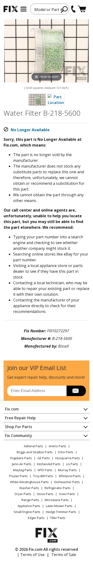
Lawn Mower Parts (59, 506)
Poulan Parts (18, 476)
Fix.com (12, 409)
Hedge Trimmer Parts (61, 512)
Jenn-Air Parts (21, 464)
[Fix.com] (11, 9)
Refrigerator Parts (58, 488)
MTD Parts (45, 470)
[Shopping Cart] (82, 8)
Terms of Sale (63, 554)
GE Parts (43, 458)
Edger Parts (36, 518)
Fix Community (18, 435)
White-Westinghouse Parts (29, 482)
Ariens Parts (57, 446)
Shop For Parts (18, 426)
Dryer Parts (23, 494)
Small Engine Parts (27, 512)
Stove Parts (45, 494)
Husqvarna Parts (67, 458)
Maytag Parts (22, 470)
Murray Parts (67, 470)
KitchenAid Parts (49, 464)
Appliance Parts (29, 506)
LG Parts (72, 464)
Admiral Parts (33, 446)
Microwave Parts (57, 500)
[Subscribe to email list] (76, 391)
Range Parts (30, 500)
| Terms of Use (31, 554)
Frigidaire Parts (21, 458)
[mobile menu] (23, 9)
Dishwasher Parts (67, 482)
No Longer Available (30, 129)
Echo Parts (65, 452)
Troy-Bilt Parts (43, 476)
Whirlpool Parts (70, 476)
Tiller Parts (57, 518)
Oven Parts (67, 494)
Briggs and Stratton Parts (35, 452)
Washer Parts (29, 488)
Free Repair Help (20, 417)
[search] (64, 9)
